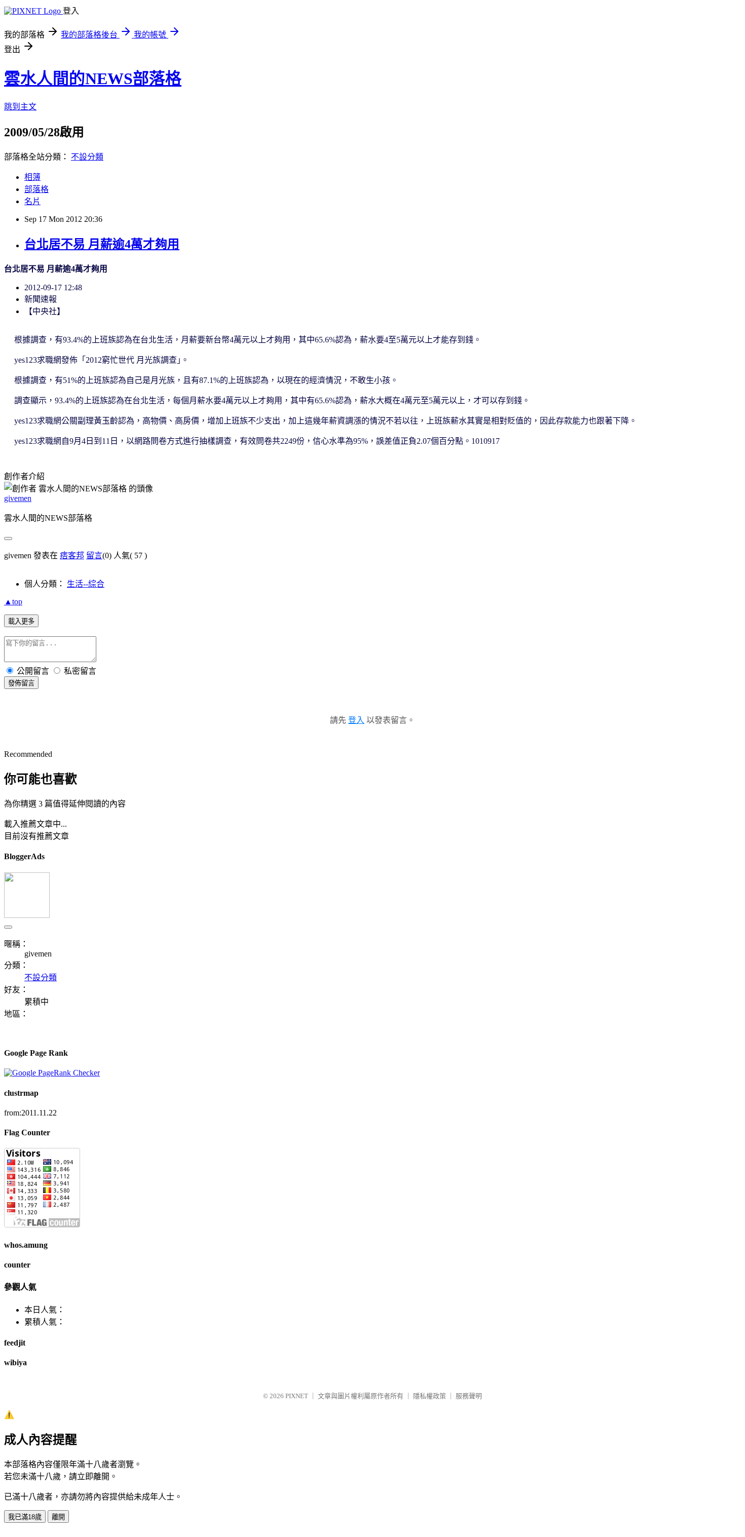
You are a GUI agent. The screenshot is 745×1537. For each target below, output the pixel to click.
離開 (58, 1517)
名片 (32, 201)
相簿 (32, 177)
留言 (94, 555)
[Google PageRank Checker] (52, 1072)
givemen (17, 498)
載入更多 (21, 621)
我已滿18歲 (25, 1517)
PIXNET (296, 1396)
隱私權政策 (429, 1396)
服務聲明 (469, 1396)
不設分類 (87, 156)
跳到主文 (20, 106)
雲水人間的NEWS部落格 (92, 78)
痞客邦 (72, 555)
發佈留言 (21, 683)
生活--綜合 (85, 584)
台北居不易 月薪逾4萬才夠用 (101, 244)
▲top (13, 601)
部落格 (36, 189)
